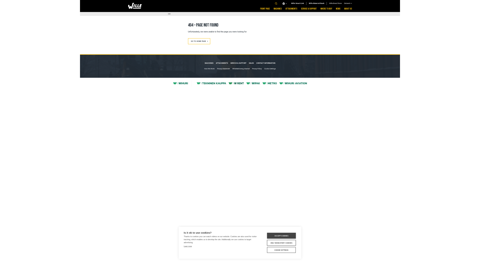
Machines (278, 8)
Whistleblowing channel (241, 69)
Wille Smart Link (297, 3)
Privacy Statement (223, 69)
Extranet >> (348, 3)
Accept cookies (281, 236)
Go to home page (198, 41)
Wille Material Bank (316, 3)
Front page (265, 8)
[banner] (135, 8)
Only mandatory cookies (281, 243)
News (338, 8)
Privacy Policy (257, 69)
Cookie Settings (270, 69)
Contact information (265, 63)
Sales (251, 63)
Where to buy (326, 8)
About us (348, 8)
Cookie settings (281, 250)
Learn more (188, 246)
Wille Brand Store (335, 3)
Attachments (291, 8)
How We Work (209, 69)
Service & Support (309, 8)
